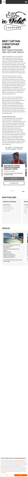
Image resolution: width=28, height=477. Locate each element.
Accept (20, 475)
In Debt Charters (18, 460)
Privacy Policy (4, 472)
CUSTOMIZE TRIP (14, 183)
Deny (7, 475)
